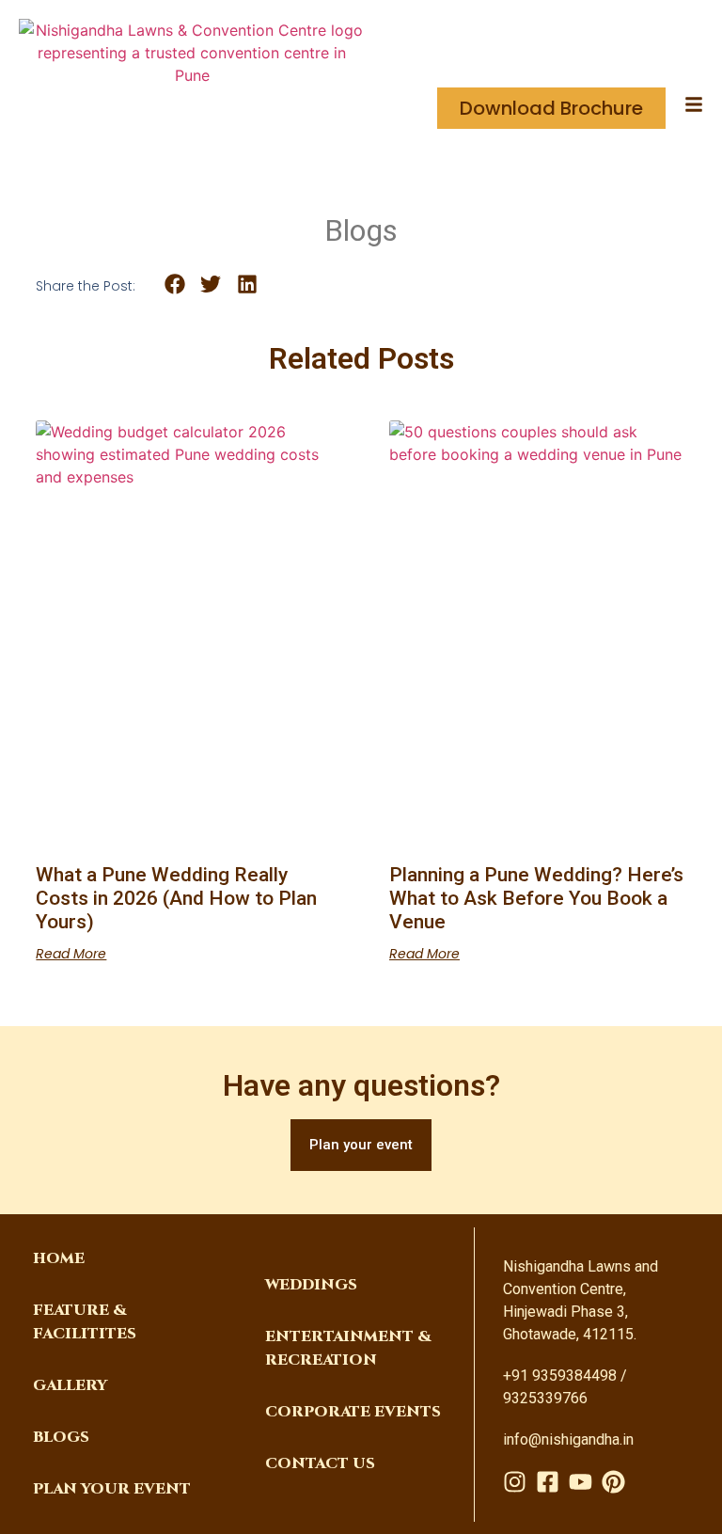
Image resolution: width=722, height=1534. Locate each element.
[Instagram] (514, 1482)
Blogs (61, 1437)
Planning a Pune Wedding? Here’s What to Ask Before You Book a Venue (536, 898)
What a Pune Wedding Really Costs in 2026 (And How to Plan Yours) (176, 898)
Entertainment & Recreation (348, 1348)
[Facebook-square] (547, 1482)
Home (59, 1258)
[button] (174, 284)
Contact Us (320, 1463)
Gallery (70, 1385)
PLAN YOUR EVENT (112, 1489)
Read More (71, 953)
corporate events (353, 1411)
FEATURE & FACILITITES (84, 1322)
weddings (311, 1284)
